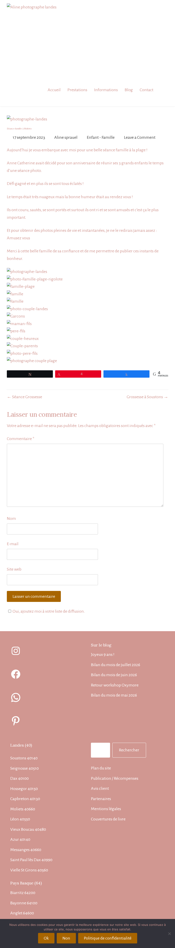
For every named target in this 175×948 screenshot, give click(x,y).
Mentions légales (106, 808)
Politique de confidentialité (107, 938)
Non (66, 938)
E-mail (12, 544)
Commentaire (20, 438)
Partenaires (101, 798)
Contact (146, 90)
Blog (129, 90)
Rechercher (129, 750)
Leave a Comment (139, 137)
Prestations (77, 90)
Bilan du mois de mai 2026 (114, 695)
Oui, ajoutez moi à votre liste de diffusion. (49, 611)
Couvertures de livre (108, 819)
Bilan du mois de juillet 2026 (115, 664)
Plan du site (101, 768)
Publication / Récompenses (114, 778)
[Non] (169, 933)
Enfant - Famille (101, 137)
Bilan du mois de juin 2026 (114, 675)
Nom (11, 518)
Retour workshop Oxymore (115, 685)
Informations (106, 90)
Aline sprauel (65, 137)
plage (141, 150)
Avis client (100, 788)
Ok (46, 938)
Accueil (54, 90)
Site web (14, 569)
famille (122, 150)
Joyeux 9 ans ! (102, 654)
